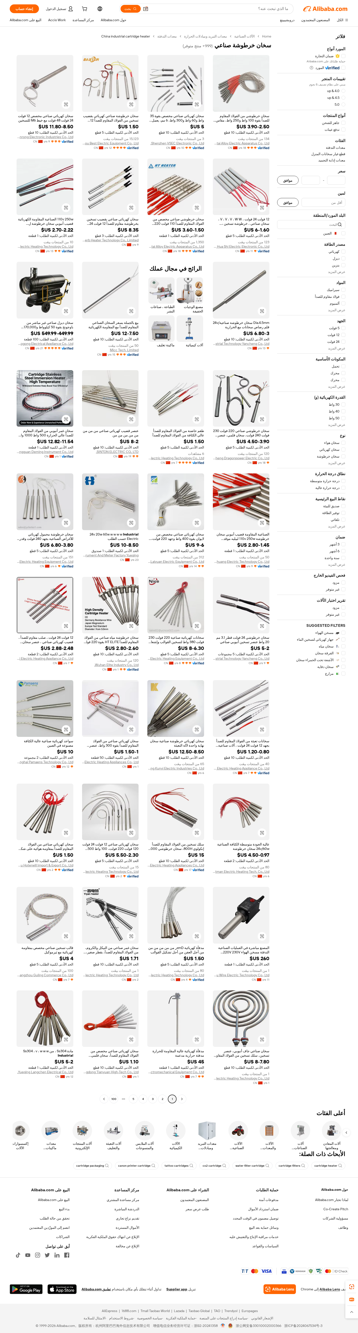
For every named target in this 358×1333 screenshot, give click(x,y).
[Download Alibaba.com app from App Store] (62, 1289)
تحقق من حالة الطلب (55, 1218)
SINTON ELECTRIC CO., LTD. (117, 452)
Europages (250, 1311)
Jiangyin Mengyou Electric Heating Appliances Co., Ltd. (175, 865)
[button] (146, 9)
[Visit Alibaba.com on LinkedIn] (57, 1255)
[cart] (84, 9)
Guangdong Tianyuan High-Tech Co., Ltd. (110, 1072)
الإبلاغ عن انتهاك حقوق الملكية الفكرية (112, 1237)
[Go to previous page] (182, 1099)
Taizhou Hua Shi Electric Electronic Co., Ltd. (241, 246)
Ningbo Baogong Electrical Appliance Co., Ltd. (45, 344)
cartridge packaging (90, 1165)
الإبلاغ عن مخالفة (127, 1246)
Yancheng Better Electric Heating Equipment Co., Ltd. (45, 561)
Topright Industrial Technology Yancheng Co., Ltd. (241, 344)
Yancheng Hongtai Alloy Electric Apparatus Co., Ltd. (241, 143)
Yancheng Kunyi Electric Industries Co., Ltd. (175, 768)
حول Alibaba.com (334, 1190)
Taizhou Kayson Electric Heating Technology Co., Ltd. (175, 458)
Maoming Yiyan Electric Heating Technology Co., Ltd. (110, 975)
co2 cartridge (212, 1165)
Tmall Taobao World (155, 1311)
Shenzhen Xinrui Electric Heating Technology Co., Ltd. (175, 975)
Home (266, 36)
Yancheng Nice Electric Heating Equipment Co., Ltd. (175, 658)
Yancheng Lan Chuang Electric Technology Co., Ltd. (241, 561)
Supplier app (176, 1289)
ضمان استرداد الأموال (263, 1209)
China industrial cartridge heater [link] (125, 36)
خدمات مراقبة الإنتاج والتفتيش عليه (254, 1237)
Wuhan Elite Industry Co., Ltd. (116, 665)
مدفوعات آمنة (269, 1200)
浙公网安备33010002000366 (258, 1326)
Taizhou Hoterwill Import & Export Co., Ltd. (45, 865)
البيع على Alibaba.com (54, 1200)
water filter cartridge (250, 1165)
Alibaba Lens (330, 1289)
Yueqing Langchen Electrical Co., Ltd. (45, 1072)
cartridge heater (325, 1165)
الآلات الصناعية (244, 36)
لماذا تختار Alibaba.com (331, 1200)
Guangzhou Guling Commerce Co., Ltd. (45, 975)
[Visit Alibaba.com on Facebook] (67, 1255)
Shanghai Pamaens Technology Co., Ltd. (45, 762)
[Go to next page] (104, 1099)
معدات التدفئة (167, 36)
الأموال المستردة (127, 1228)
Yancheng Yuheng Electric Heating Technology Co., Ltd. (45, 246)
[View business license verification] (223, 1325)
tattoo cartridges (176, 1165)
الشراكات (63, 1237)
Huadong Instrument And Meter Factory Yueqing (110, 555)
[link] (351, 1286)
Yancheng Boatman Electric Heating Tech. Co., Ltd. (241, 871)
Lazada (179, 1311)
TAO (217, 1311)
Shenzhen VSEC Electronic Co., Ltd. (177, 143)
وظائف (343, 1228)
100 (113, 1099)
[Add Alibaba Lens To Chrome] (280, 1289)
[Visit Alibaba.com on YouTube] (28, 1255)
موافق (287, 180)
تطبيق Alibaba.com (96, 1289)
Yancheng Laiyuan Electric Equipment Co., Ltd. (175, 561)
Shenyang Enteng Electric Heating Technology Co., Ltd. (241, 1078)
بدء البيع (64, 1209)
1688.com (129, 1311)
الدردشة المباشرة (126, 1209)
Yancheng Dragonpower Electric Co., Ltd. (241, 458)
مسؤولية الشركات (335, 1218)
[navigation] (311, 568)
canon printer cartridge (134, 1165)
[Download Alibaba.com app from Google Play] (26, 1289)
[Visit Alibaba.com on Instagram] (37, 1255)
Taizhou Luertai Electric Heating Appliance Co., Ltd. (45, 658)
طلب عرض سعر (197, 1209)
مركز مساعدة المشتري (123, 1200)
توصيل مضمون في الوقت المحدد (256, 1218)
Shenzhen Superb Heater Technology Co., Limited (110, 240)
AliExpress (109, 1311)
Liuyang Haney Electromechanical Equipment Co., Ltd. (175, 1072)
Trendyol (230, 1311)
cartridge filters (289, 1165)
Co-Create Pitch (335, 1209)
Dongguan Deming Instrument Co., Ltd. (45, 452)
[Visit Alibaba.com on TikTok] (18, 1255)
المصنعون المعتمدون (194, 1200)
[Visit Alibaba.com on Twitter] (47, 1255)
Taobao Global (199, 1311)
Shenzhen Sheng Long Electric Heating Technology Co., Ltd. (110, 871)
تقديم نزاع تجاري (127, 1218)
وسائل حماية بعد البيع (264, 1228)
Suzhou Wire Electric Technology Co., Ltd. (241, 975)
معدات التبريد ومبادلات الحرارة (205, 36)
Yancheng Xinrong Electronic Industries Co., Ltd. (45, 137)
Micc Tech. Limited (124, 350)
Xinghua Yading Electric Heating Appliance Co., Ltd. (241, 768)
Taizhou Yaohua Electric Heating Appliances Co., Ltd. (110, 762)
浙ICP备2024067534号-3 (303, 1326)
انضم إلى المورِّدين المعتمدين (49, 1228)
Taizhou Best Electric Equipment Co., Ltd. (110, 143)
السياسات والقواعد (265, 1246)
